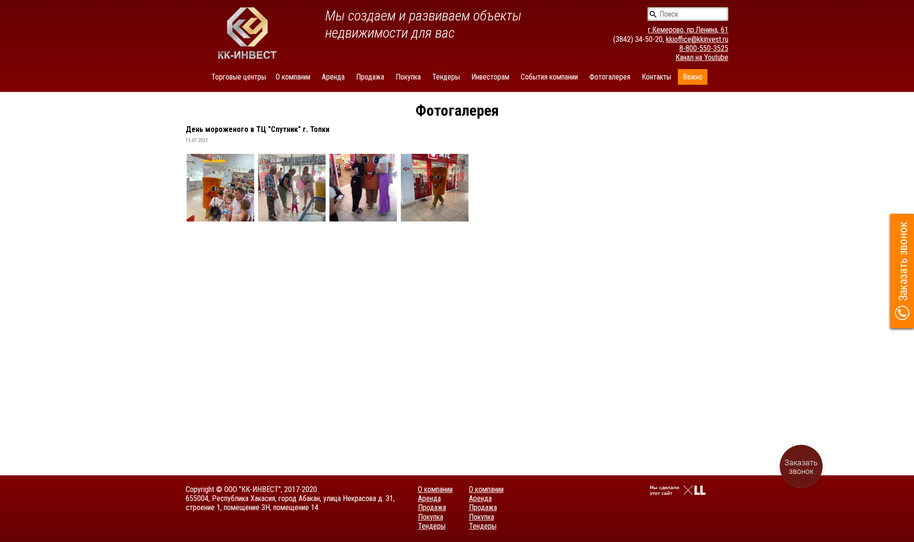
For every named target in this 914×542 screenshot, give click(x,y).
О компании (293, 76)
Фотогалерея (609, 76)
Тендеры (446, 76)
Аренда (333, 76)
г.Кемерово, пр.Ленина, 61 (688, 29)
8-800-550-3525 (703, 48)
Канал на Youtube (702, 57)
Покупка (408, 76)
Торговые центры (238, 76)
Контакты (656, 76)
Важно (693, 76)
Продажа (370, 76)
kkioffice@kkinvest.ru (697, 39)
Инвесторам (490, 76)
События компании (549, 76)
